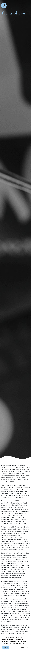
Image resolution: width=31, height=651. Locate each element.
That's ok (6, 647)
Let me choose (24, 647)
